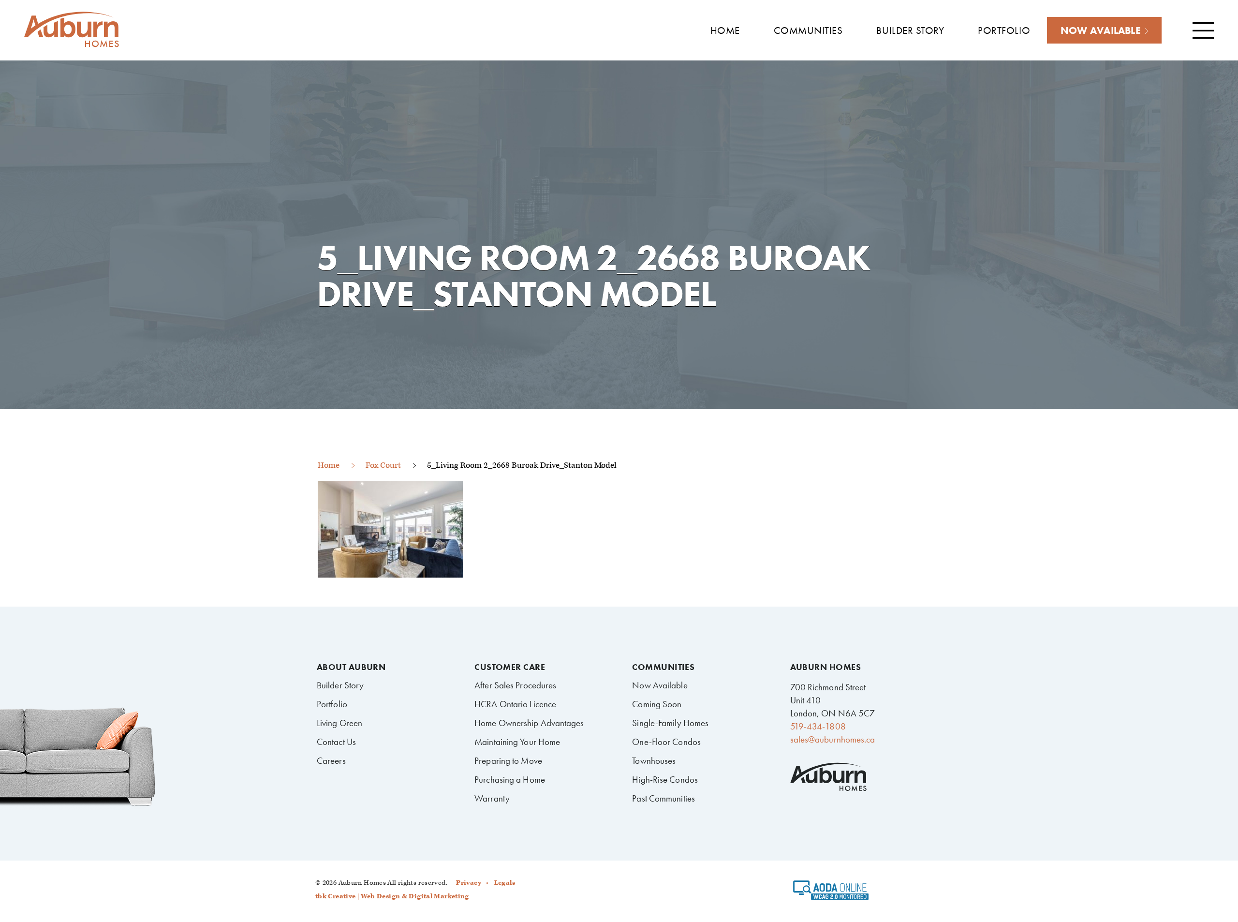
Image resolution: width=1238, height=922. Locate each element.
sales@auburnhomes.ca (832, 739)
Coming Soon (656, 704)
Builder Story (340, 685)
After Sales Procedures (515, 685)
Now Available (659, 685)
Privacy (468, 882)
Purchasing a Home (509, 779)
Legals (504, 882)
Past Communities (663, 798)
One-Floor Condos (666, 742)
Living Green (339, 723)
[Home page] (71, 29)
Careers (331, 761)
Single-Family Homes (670, 723)
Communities (663, 667)
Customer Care (509, 667)
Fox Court (383, 465)
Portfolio (332, 704)
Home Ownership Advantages (529, 723)
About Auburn (351, 667)
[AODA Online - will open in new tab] (831, 893)
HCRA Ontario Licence (515, 704)
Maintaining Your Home (517, 742)
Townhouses (654, 761)
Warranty (492, 798)
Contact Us (336, 742)
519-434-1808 (818, 726)
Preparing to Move (508, 761)
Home (328, 465)
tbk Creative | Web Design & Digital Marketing (392, 896)
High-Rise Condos (665, 779)
